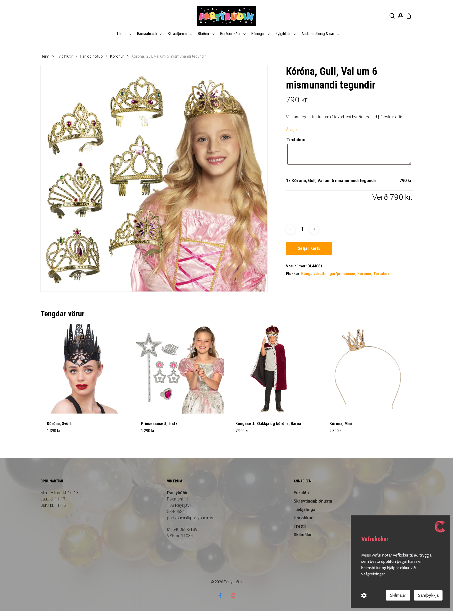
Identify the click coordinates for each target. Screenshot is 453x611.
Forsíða (301, 492)
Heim (44, 56)
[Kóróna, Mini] (367, 369)
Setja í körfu (309, 248)
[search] (392, 16)
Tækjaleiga (304, 509)
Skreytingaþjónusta (313, 501)
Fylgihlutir (65, 56)
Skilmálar (398, 595)
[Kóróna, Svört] (85, 369)
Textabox (296, 139)
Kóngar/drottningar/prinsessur (328, 274)
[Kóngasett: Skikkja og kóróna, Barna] (273, 369)
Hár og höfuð (91, 56)
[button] (59, 434)
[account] (400, 16)
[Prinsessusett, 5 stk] (179, 369)
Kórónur (117, 56)
